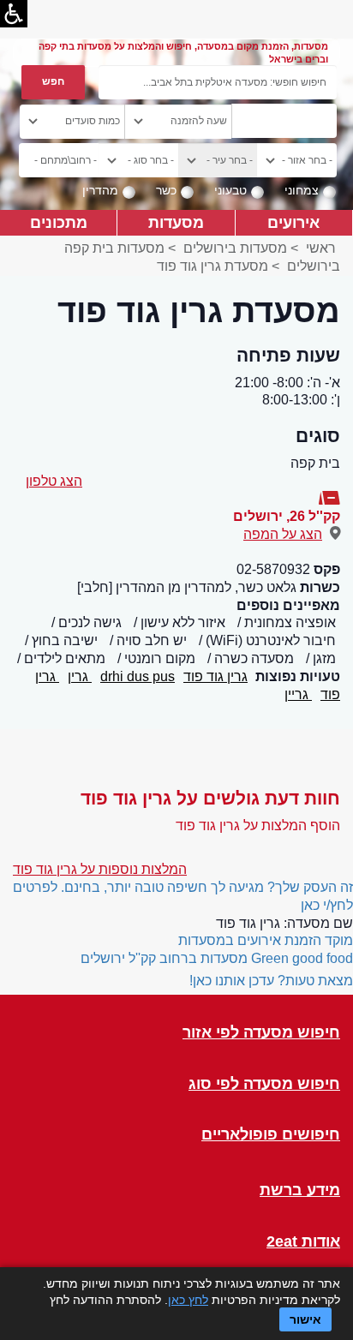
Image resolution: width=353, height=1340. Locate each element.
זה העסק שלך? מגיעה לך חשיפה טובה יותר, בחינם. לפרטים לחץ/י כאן (183, 896)
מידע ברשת (300, 1190)
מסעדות (176, 222)
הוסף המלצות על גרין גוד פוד (258, 825)
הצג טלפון (54, 481)
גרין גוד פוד (215, 676)
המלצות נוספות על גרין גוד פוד (100, 869)
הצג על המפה (282, 534)
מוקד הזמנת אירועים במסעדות (265, 940)
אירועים (293, 222)
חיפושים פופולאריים (270, 1135)
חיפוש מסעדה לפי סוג (264, 1084)
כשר (166, 190)
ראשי (321, 248)
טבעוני (230, 190)
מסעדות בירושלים (235, 248)
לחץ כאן (188, 1300)
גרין (80, 676)
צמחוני (301, 190)
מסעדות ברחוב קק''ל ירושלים (164, 958)
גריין (298, 694)
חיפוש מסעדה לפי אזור (261, 1033)
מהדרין (100, 190)
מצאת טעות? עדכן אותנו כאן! (271, 980)
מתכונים (58, 222)
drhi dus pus (137, 676)
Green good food (302, 958)
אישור (305, 1319)
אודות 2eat (303, 1242)
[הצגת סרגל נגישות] (13, 13)
